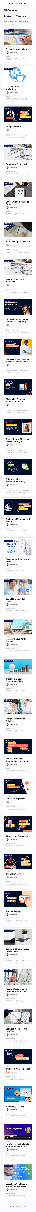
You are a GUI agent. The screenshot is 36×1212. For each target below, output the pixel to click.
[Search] (33, 3)
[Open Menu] (3, 3)
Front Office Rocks (17, 3)
